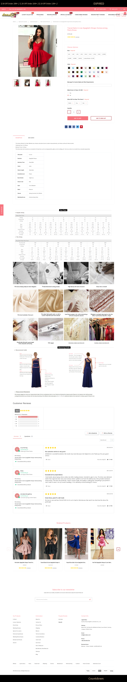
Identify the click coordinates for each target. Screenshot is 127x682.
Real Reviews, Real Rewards (42, 648)
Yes (70, 93)
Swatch (14, 642)
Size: (71, 50)
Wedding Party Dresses (98, 14)
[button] (108, 459)
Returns (37, 631)
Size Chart (38, 642)
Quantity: (69, 108)
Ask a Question (93, 433)
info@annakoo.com (20, 9)
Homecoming (69, 663)
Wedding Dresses (52, 14)
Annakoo (61, 619)
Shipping (38, 628)
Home (14, 21)
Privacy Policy (39, 625)
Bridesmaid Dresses (114, 14)
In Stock (16, 14)
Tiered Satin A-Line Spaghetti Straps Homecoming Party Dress (67, 21)
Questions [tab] (27, 436)
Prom (30, 663)
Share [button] (48, 459)
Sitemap (38, 651)
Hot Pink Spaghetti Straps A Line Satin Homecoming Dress (106, 562)
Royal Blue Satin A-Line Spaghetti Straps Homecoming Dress (82, 562)
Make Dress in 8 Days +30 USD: (77, 90)
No (70, 95)
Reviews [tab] (16, 436)
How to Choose (86, 663)
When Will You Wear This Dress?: (78, 99)
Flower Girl (37, 663)
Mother (14, 663)
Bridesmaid (60, 663)
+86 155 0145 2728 (85, 640)
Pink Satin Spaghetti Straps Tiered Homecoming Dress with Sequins (31, 562)
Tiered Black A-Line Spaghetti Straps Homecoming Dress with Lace (57, 562)
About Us (38, 619)
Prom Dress (40, 14)
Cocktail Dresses (34, 21)
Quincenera (22, 663)
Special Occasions (66, 14)
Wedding (45, 663)
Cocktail (77, 663)
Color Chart (38, 639)
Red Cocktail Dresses (45, 21)
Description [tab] (19, 137)
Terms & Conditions (40, 633)
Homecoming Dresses (81, 14)
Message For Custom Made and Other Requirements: (80, 82)
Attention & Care (97, 663)
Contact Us (38, 622)
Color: (71, 64)
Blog (37, 654)
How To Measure (39, 645)
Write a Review (108, 433)
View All (60, 622)
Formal (52, 663)
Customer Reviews (40, 636)
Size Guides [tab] (31, 137)
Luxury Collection (27, 14)
